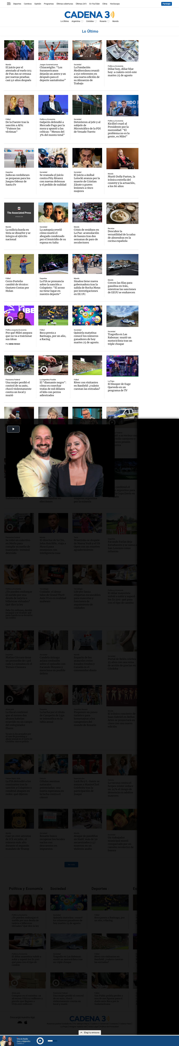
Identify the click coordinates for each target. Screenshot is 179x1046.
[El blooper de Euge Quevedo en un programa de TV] (122, 366)
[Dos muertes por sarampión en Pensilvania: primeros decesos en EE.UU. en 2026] (19, 417)
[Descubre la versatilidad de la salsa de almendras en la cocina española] (122, 213)
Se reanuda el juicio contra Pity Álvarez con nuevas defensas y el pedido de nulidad (53, 179)
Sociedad (77, 65)
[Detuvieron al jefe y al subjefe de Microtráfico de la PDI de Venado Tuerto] (87, 105)
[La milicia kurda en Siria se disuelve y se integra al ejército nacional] (19, 212)
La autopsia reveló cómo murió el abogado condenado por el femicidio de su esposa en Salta (53, 236)
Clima (104, 4)
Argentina (76, 21)
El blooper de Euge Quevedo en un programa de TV (119, 387)
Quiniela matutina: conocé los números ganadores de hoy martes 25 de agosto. (86, 337)
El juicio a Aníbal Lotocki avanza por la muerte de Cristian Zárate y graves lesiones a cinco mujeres (87, 183)
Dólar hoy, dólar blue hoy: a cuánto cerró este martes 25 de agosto (122, 72)
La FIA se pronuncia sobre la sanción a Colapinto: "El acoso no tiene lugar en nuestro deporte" (52, 288)
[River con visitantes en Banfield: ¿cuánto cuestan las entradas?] (87, 365)
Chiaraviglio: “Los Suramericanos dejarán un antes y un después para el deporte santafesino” (53, 74)
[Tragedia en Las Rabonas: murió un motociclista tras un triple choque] (122, 316)
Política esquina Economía (16, 330)
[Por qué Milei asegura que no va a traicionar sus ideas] (19, 315)
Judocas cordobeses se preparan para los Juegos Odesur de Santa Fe (18, 179)
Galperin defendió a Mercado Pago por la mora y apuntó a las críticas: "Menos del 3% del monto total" (52, 128)
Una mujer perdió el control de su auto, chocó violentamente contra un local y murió (18, 389)
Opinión (37, 4)
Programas (49, 4)
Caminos (28, 4)
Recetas (111, 228)
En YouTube (94, 4)
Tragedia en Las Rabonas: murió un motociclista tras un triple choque (120, 339)
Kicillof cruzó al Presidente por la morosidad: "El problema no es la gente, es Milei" (118, 130)
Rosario (103, 21)
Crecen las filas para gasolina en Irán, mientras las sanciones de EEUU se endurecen (122, 287)
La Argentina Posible (48, 380)
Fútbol (8, 119)
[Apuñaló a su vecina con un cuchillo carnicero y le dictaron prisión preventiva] (122, 417)
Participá (166, 4)
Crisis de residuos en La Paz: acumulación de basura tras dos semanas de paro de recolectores (86, 236)
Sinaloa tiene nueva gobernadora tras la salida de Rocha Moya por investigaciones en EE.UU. (87, 288)
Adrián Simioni (14, 344)
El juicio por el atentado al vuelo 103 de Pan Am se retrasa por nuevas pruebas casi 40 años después (18, 74)
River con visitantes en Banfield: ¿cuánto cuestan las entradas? (87, 385)
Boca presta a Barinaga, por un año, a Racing (53, 336)
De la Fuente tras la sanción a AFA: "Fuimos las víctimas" (17, 126)
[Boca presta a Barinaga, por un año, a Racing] (53, 315)
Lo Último (65, 21)
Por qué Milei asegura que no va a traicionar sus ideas (19, 336)
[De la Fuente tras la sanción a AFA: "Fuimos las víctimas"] (19, 105)
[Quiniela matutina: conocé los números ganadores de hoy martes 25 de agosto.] (87, 315)
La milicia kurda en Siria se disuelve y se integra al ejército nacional (18, 234)
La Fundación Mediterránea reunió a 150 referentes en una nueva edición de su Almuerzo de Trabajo (87, 75)
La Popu (111, 381)
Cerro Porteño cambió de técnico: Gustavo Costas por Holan (17, 286)
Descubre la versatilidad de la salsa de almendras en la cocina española (121, 236)
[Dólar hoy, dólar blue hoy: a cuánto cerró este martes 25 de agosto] (122, 51)
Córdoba (90, 21)
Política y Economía (115, 66)
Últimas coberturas (64, 4)
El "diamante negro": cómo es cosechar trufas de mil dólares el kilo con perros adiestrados (53, 389)
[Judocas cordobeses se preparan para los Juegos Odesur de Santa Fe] (19, 158)
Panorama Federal (13, 380)
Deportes (17, 4)
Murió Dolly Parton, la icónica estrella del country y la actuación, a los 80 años (121, 181)
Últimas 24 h (81, 4)
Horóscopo (115, 4)
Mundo (115, 21)
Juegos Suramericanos (49, 65)
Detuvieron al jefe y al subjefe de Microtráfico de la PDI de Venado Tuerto (87, 126)
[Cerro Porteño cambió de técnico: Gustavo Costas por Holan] (19, 264)
